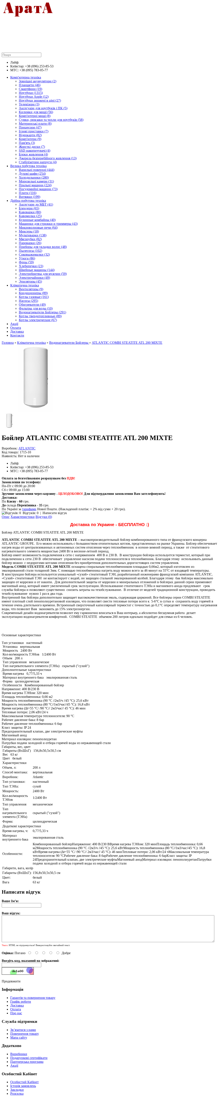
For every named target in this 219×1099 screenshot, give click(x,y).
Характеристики (22, 517)
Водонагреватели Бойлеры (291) (42, 312)
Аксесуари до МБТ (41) (36, 204)
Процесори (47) (30, 127)
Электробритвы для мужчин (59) (43, 274)
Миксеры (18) (29, 231)
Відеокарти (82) (30, 135)
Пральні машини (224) (35, 185)
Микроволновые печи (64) (38, 227)
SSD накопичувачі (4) (34, 150)
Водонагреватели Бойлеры (69, 342)
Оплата (15, 327)
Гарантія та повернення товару (32, 998)
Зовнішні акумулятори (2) (37, 81)
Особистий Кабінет (24, 1082)
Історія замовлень (23, 1086)
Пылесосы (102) (30, 250)
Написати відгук (55, 513)
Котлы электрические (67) (38, 320)
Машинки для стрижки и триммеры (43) (48, 223)
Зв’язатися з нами (23, 1030)
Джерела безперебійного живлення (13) (48, 158)
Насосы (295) (28, 301)
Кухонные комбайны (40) (37, 220)
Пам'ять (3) (27, 143)
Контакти (17, 335)
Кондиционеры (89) (33, 293)
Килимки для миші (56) (36, 112)
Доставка (17, 331)
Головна (8, 342)
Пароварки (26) (30, 243)
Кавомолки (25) (30, 216)
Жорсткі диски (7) (32, 146)
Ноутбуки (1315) (31, 93)
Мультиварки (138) (32, 235)
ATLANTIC (27, 448)
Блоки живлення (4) (33, 154)
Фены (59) (26, 262)
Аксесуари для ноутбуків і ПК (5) (43, 108)
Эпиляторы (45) (30, 281)
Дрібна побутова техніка (28, 200)
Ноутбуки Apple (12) (34, 96)
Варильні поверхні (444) (36, 170)
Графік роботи (20, 1001)
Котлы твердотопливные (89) (40, 316)
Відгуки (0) (44, 517)
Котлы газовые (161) (34, 297)
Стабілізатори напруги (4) (38, 162)
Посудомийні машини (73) (38, 189)
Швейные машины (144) (37, 270)
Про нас (16, 1013)
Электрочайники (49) (34, 277)
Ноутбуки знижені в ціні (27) (40, 100)
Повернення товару (24, 1033)
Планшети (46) (29, 85)
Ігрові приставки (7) (33, 131)
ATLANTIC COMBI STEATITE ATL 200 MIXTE (127, 342)
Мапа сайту (18, 1037)
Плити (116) (27, 193)
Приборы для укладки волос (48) (43, 247)
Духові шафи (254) (32, 173)
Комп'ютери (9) (30, 139)
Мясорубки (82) (30, 239)
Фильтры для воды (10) (36, 308)
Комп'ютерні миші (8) (34, 116)
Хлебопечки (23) (31, 266)
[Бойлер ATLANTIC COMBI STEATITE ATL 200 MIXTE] (35, 410)
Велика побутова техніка (28, 166)
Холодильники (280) (34, 177)
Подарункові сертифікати (28, 1058)
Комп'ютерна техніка (25, 77)
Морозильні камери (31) (36, 181)
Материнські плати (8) (35, 123)
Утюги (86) (27, 258)
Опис (6, 517)
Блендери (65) (29, 208)
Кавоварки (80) (30, 212)
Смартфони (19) (30, 89)
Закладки (17, 1090)
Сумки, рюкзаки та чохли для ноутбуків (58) (51, 120)
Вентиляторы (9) (31, 289)
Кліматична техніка (24, 285)
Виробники (18, 1054)
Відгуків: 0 (30, 513)
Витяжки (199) (29, 197)
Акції (14, 324)
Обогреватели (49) (32, 304)
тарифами (29, 509)
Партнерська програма (26, 1061)
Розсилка (17, 1093)
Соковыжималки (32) (34, 254)
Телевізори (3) (29, 104)
